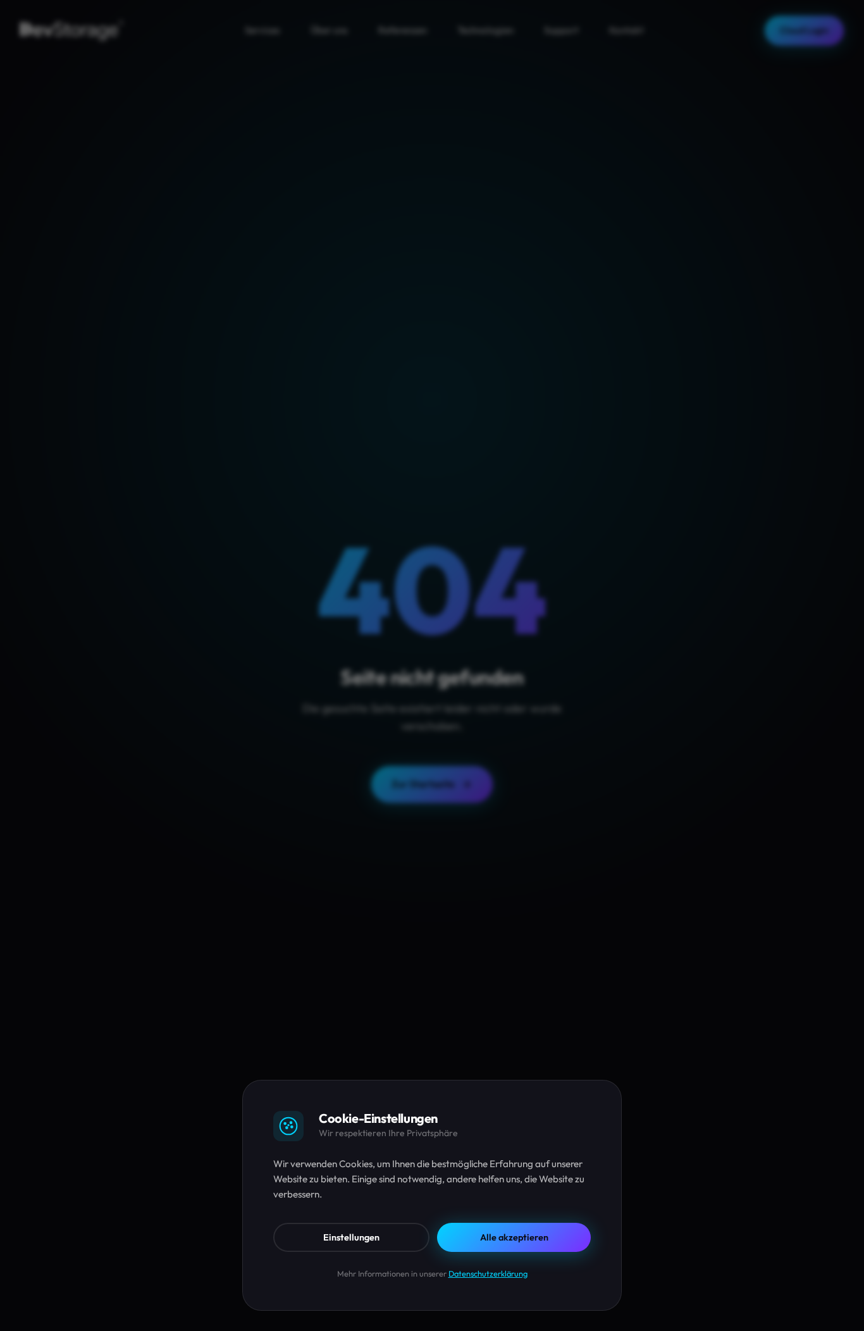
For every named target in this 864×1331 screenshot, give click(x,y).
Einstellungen (351, 1237)
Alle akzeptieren (514, 1237)
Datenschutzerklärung (488, 1273)
